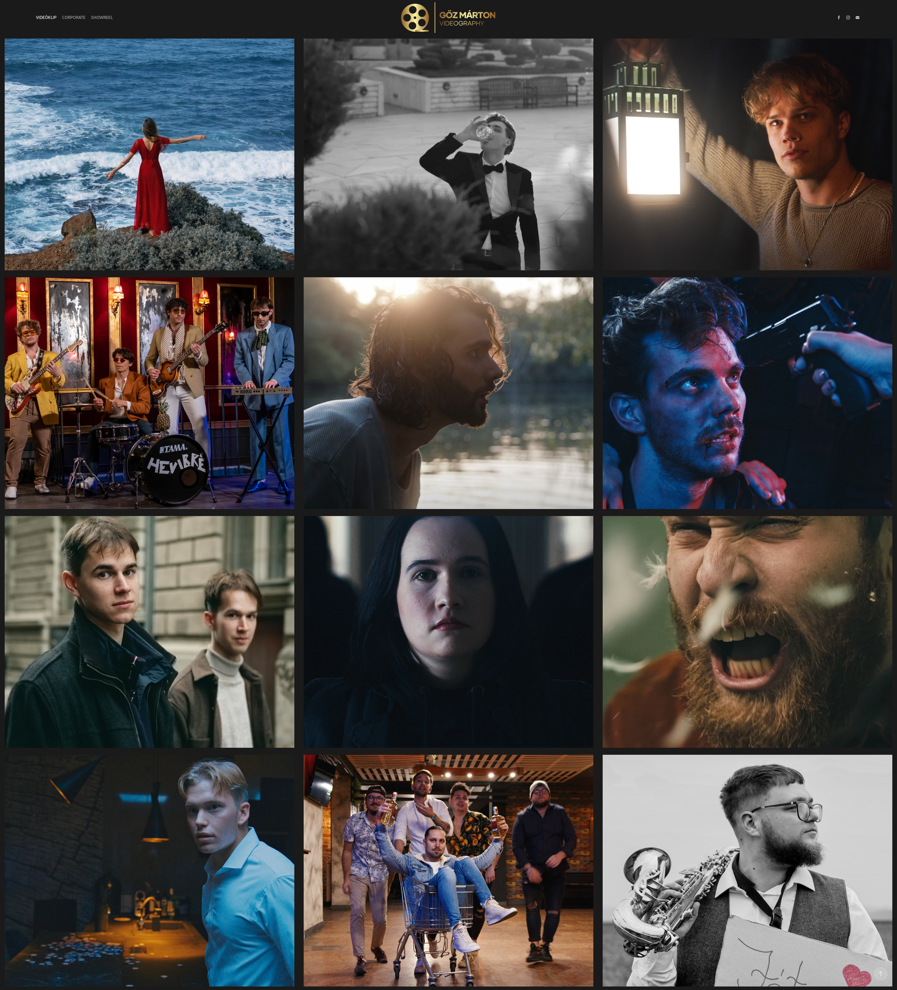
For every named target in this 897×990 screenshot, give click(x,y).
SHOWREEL (102, 17)
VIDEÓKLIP (46, 17)
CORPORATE (73, 17)
